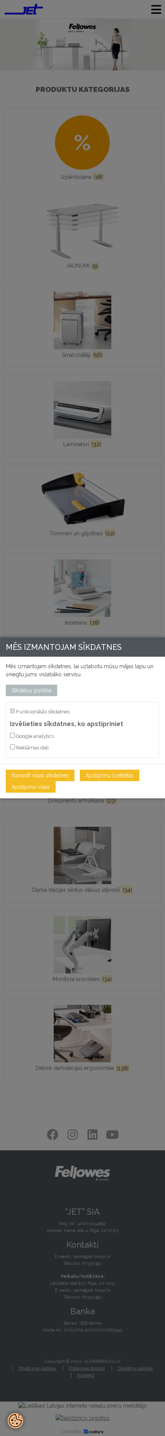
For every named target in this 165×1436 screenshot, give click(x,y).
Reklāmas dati (32, 748)
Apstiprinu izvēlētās (110, 775)
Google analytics (34, 736)
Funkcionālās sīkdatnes (42, 712)
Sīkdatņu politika (31, 690)
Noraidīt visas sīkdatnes (40, 775)
